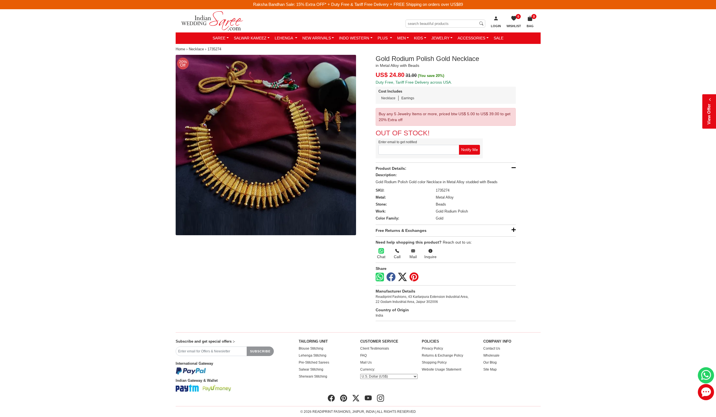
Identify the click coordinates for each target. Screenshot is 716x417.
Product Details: (391, 168)
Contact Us (491, 348)
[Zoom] (266, 145)
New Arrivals (316, 38)
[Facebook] (391, 277)
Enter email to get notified (397, 142)
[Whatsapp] (380, 277)
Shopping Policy (434, 362)
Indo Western (354, 38)
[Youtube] (368, 398)
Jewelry (440, 38)
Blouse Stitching (311, 348)
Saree (219, 38)
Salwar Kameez (250, 38)
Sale (498, 38)
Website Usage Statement (441, 369)
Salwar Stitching (311, 369)
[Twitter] (402, 277)
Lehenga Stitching (312, 355)
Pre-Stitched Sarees (314, 362)
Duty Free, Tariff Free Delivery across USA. (414, 82)
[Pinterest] (413, 277)
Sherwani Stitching (313, 376)
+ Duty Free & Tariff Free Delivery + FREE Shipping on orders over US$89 (395, 4)
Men (401, 38)
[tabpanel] (266, 145)
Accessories (471, 38)
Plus (383, 38)
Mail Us (366, 362)
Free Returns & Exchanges (401, 230)
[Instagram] (380, 398)
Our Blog (490, 362)
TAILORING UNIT (313, 341)
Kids (418, 38)
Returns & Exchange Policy (442, 355)
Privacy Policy (432, 348)
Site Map (490, 369)
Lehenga (284, 38)
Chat (381, 257)
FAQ (363, 355)
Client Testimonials (374, 348)
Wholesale (491, 355)
